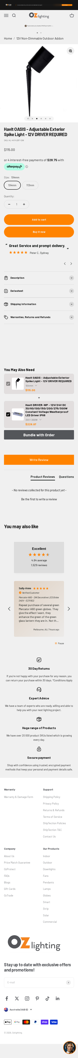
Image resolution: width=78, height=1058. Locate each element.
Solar (46, 915)
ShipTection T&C (52, 829)
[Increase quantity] (24, 204)
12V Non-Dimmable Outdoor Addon (39, 38)
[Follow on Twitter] (17, 998)
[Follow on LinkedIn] (57, 998)
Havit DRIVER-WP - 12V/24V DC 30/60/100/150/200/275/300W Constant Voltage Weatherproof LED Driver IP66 (46, 410)
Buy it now (39, 231)
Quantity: (9, 196)
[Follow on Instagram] (27, 998)
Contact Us (49, 836)
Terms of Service (52, 816)
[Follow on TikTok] (47, 998)
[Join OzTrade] (39, 5)
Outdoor (47, 862)
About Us (9, 856)
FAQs (6, 875)
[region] (39, 609)
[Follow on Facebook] (6, 998)
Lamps (47, 888)
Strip (46, 908)
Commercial (50, 921)
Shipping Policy (51, 797)
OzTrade (8, 895)
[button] (39, 498)
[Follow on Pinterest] (37, 998)
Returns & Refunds (53, 810)
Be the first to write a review (39, 499)
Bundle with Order (39, 434)
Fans (45, 875)
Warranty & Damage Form (18, 797)
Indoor (46, 856)
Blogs (7, 882)
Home (8, 38)
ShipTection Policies (54, 823)
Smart (46, 902)
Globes (47, 895)
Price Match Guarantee (17, 862)
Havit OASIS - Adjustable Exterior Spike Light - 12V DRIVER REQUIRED (48, 379)
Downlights (49, 869)
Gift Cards (9, 888)
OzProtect (10, 869)
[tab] (43, 477)
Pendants (48, 882)
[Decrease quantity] (9, 204)
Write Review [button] (39, 460)
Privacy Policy (51, 803)
